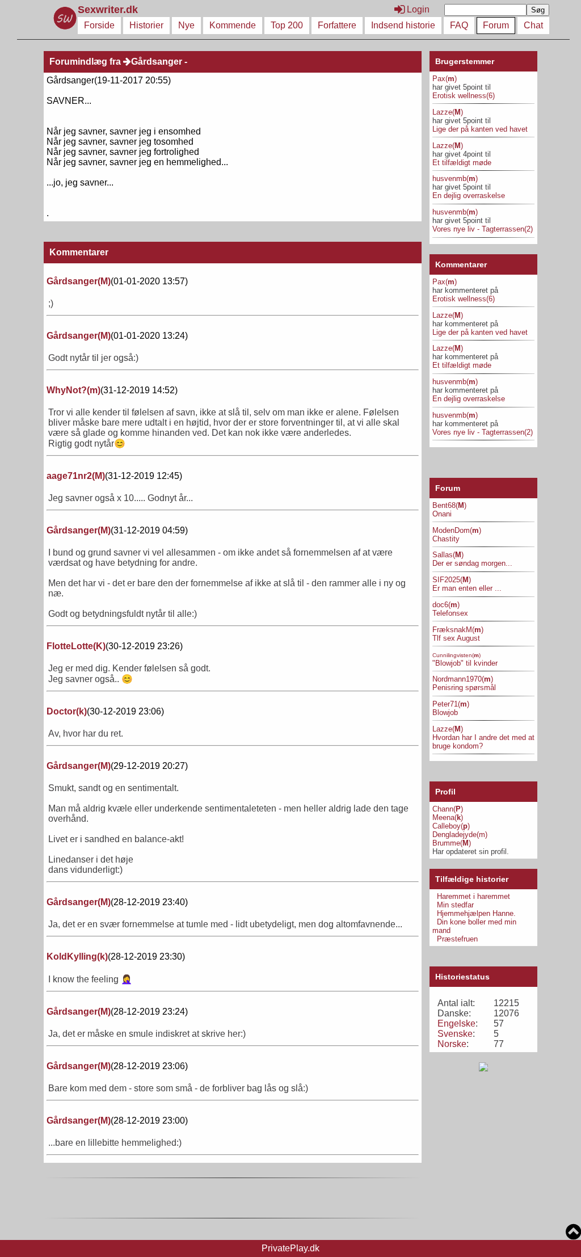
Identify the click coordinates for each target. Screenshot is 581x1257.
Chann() (447, 809)
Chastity (446, 539)
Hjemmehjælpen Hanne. (476, 913)
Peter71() (450, 704)
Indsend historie (403, 25)
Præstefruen (457, 939)
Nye (186, 25)
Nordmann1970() (462, 679)
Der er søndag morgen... (472, 563)
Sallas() (448, 554)
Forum (496, 25)
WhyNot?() (73, 390)
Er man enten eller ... (467, 588)
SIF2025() (451, 579)
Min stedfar (455, 905)
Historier (146, 25)
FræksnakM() (457, 629)
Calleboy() (451, 826)
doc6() (446, 604)
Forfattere (337, 25)
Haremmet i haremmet (473, 896)
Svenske (455, 1034)
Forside (99, 25)
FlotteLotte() (76, 646)
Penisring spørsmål (464, 687)
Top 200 (287, 25)
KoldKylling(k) (77, 956)
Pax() (444, 78)
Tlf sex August (456, 638)
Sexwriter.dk (109, 9)
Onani (442, 514)
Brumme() (451, 843)
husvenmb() (455, 178)
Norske (451, 1044)
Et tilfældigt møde (461, 162)
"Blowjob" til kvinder (465, 663)
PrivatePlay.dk (290, 1248)
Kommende (232, 25)
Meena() (447, 817)
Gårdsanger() (79, 281)
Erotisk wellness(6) (463, 95)
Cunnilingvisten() (456, 655)
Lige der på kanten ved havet (480, 129)
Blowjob (445, 712)
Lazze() (447, 112)
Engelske (456, 1023)
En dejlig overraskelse (468, 195)
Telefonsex (450, 613)
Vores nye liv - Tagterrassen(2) (482, 229)
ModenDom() (456, 530)
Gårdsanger (156, 61)
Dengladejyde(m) (459, 834)
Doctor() (67, 711)
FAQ (459, 25)
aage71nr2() (76, 476)
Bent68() (449, 505)
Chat (533, 25)
